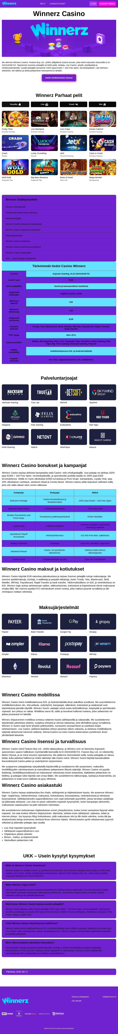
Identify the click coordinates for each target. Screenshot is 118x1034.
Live (42, 104)
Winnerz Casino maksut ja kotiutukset (23, 230)
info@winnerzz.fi (109, 997)
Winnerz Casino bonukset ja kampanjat (24, 224)
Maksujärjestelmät (14, 235)
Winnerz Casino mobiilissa (18, 241)
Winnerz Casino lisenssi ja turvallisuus (23, 247)
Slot (100, 104)
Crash (71, 104)
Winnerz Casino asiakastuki (18, 253)
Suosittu (13, 104)
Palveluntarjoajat (13, 218)
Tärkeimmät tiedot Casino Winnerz (21, 213)
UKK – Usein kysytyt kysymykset (21, 258)
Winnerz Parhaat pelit (15, 207)
